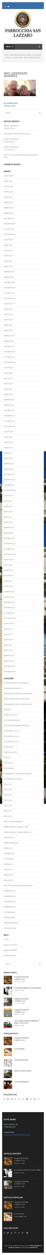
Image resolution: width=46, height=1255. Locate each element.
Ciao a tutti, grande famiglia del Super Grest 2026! (26, 1022)
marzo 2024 (8, 330)
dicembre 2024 (9, 282)
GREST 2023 (8, 800)
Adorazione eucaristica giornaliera (18, 704)
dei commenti (10, 950)
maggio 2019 (8, 640)
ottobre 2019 (9, 613)
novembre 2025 (9, 224)
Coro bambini (9, 768)
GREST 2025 (8, 811)
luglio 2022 (8, 437)
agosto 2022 (9, 432)
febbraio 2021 (9, 528)
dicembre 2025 (9, 218)
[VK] (35, 1099)
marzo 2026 (8, 202)
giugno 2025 (8, 250)
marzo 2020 (8, 586)
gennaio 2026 (9, 213)
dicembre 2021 (9, 474)
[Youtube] (8, 6)
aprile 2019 (8, 645)
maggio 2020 (8, 576)
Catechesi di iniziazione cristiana (20, 55)
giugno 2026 (8, 186)
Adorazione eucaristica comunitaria (18, 693)
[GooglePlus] (23, 1099)
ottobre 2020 (9, 549)
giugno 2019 (8, 634)
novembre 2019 (9, 608)
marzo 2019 (8, 650)
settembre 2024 (10, 298)
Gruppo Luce (8, 837)
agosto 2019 (9, 624)
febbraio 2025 (9, 272)
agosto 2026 (9, 176)
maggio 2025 (8, 256)
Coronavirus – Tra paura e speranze (17, 773)
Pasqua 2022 (8, 875)
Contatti (7, 757)
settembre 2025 (10, 234)
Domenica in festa (21, 1060)
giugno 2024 (8, 314)
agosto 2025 (9, 240)
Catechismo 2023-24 (11, 731)
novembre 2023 (9, 352)
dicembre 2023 (9, 346)
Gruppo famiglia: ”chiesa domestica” (17, 832)
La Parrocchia (9, 853)
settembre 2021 (10, 490)
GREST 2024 (8, 805)
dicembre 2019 (9, 602)
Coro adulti (8, 763)
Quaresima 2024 (10, 907)
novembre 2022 (9, 416)
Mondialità (8, 864)
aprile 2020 (8, 581)
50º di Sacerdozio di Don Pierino (16, 683)
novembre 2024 (9, 288)
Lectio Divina (9, 859)
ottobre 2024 (9, 293)
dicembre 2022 (9, 410)
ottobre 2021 (9, 485)
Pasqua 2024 (8, 880)
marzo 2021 (8, 522)
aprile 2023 (8, 389)
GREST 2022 (8, 795)
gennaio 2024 (9, 341)
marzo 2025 (8, 266)
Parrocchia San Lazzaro (23, 33)
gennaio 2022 (9, 469)
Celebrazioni (9, 747)
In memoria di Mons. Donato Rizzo (17, 134)
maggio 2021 (8, 512)
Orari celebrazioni (21, 1081)
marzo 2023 (8, 394)
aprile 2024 (8, 325)
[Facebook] (4, 1099)
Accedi (6, 939)
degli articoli (10, 945)
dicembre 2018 (9, 666)
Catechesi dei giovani (12, 720)
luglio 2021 (8, 501)
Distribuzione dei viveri (13, 779)
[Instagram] (19, 1099)
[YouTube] (27, 1099)
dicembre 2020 (9, 538)
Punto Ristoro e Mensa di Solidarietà (18, 885)
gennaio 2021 (9, 533)
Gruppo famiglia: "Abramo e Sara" (16, 827)
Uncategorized (10, 917)
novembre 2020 (9, 544)
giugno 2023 (8, 378)
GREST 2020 (8, 789)
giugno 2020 (8, 570)
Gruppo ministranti (11, 843)
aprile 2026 (8, 197)
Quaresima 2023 (10, 901)
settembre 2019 (10, 618)
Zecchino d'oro (10, 928)
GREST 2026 (8, 816)
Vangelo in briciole (11, 923)
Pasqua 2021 (8, 869)
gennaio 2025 (9, 277)
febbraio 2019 (9, 656)
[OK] (31, 1099)
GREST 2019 (8, 784)
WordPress (34, 1247)
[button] (10, 47)
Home (6, 55)
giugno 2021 (8, 506)
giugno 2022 (8, 442)
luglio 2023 (8, 373)
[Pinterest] (15, 1099)
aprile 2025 (8, 261)
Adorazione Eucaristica (13, 688)
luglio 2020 (8, 565)
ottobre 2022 (9, 421)
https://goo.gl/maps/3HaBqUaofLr (17, 1135)
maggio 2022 (8, 448)
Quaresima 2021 (10, 891)
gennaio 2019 (9, 661)
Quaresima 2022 (10, 896)
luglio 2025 (8, 245)
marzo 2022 (8, 458)
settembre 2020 (10, 554)
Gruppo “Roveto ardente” (14, 821)
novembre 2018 (9, 671)
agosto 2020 (9, 560)
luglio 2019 (8, 629)
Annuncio (7, 709)
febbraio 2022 (9, 464)
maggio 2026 (8, 192)
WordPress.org (10, 955)
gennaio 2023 (9, 405)
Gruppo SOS (8, 848)
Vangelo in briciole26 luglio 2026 (21, 1000)
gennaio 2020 (9, 597)
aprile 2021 (8, 517)
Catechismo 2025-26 (11, 741)
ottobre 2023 (9, 357)
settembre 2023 (10, 362)
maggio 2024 (8, 320)
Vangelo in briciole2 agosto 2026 (21, 978)
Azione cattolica (10, 715)
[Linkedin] (12, 1099)
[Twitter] (8, 1099)
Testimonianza (9, 912)
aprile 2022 (8, 453)
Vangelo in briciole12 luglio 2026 (21, 1011)
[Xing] (38, 1099)
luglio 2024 (8, 309)
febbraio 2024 (9, 336)
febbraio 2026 (9, 208)
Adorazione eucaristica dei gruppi (17, 699)
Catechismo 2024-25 (11, 736)
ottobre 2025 (9, 229)
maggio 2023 (8, 384)
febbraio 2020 (9, 592)
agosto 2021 (9, 496)
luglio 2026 (8, 181)
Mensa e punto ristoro (23, 1071)
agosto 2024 (9, 304)
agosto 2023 (9, 368)
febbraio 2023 (9, 400)
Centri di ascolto (10, 752)
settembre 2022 (10, 426)
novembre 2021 (9, 480)
